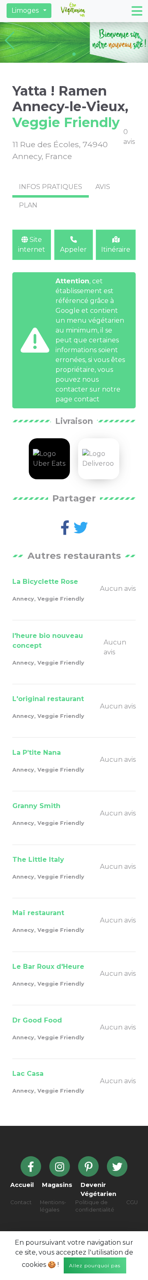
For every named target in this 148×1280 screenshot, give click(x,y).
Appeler (73, 249)
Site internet (31, 244)
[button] (29, 10)
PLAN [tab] (28, 205)
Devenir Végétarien (98, 1189)
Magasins (57, 1185)
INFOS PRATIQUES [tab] (50, 187)
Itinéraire (115, 249)
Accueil (22, 1185)
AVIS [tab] (102, 187)
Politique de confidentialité (94, 1206)
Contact (21, 1202)
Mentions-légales (53, 1206)
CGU (132, 1202)
